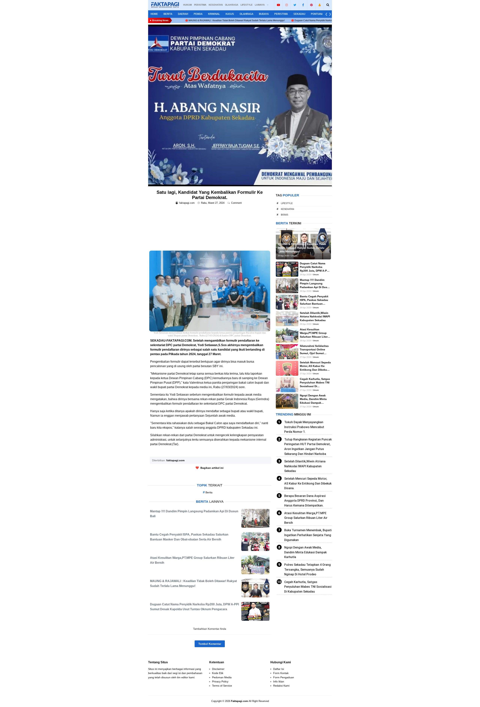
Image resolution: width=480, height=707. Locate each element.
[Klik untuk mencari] (328, 5)
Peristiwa (281, 14)
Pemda (198, 14)
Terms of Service (222, 685)
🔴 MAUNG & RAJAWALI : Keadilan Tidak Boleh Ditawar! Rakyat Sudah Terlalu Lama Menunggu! (180, 20)
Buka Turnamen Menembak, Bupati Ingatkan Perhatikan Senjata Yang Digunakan (308, 535)
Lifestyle (287, 203)
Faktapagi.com (239, 701)
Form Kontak (281, 673)
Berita (168, 14)
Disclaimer (218, 668)
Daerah (183, 14)
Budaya (264, 14)
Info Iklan (278, 681)
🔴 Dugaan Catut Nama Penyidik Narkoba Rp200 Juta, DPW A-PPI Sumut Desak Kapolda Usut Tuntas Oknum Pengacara (299, 20)
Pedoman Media (222, 677)
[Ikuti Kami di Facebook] (303, 5)
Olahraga (246, 14)
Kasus (230, 14)
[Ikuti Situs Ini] (320, 5)
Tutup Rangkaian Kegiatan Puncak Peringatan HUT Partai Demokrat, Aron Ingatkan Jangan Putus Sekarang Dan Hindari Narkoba (308, 447)
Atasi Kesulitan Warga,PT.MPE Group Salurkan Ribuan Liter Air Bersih (305, 517)
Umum (316, 274)
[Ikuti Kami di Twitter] (295, 5)
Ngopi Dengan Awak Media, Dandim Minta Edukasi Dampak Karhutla (305, 552)
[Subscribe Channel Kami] (278, 5)
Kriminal (214, 14)
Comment (236, 202)
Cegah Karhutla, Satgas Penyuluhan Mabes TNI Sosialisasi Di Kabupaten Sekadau (308, 586)
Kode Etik (217, 673)
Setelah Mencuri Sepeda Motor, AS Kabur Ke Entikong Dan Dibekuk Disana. (308, 483)
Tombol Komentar (209, 643)
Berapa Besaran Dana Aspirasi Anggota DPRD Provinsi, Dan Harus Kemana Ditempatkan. (305, 500)
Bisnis (284, 214)
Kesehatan (287, 209)
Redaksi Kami (281, 685)
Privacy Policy (220, 681)
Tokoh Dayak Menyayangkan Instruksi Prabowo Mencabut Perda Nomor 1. (304, 427)
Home (154, 14)
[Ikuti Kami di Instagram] (287, 5)
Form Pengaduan (283, 677)
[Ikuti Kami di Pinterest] (311, 5)
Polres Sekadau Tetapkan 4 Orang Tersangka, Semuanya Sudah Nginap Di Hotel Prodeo (307, 569)
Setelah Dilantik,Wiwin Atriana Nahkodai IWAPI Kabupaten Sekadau (305, 466)
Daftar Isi (278, 668)
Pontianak (318, 14)
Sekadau (299, 14)
